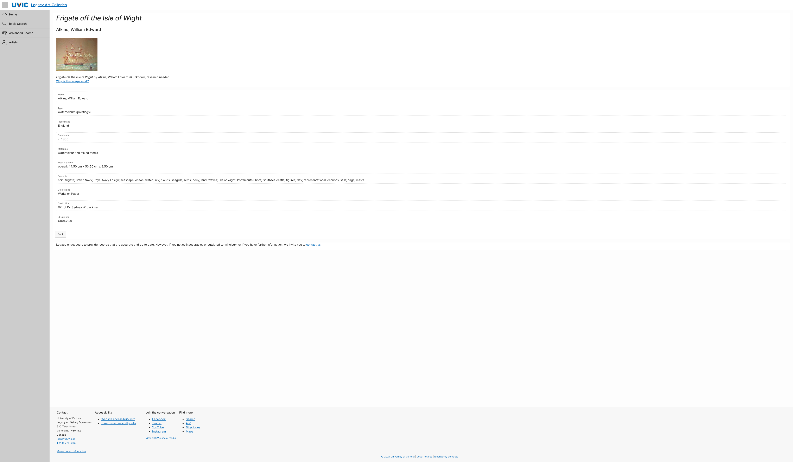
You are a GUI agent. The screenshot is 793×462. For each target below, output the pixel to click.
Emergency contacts (446, 456)
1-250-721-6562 (66, 442)
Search (190, 419)
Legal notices (424, 456)
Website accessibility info (118, 419)
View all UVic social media (161, 438)
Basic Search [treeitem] (18, 23)
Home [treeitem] (13, 14)
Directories (193, 427)
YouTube (158, 427)
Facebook (159, 419)
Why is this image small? (72, 81)
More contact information (71, 451)
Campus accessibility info (118, 423)
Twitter (156, 423)
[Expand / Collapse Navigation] (5, 5)
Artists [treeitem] (13, 42)
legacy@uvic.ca (66, 438)
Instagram (159, 431)
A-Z (188, 423)
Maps (189, 431)
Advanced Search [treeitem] (21, 33)
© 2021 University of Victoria (398, 456)
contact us (313, 244)
